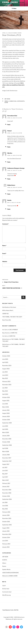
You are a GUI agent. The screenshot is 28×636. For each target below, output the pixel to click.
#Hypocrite (21, 101)
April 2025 (5, 362)
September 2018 (7, 445)
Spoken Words (6, 569)
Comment (5, 224)
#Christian (12, 101)
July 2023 (5, 372)
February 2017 (6, 483)
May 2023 (5, 378)
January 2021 (5, 410)
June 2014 (5, 540)
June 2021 (5, 404)
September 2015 (7, 525)
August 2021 (5, 400)
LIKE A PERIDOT (13, 329)
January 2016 (6, 515)
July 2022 (5, 388)
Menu (14, 8)
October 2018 (6, 442)
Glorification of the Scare (9, 307)
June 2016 (5, 505)
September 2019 (7, 423)
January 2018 (6, 454)
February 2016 (6, 512)
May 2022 (5, 391)
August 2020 (6, 413)
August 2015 (5, 528)
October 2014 (6, 537)
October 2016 (6, 496)
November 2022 (6, 384)
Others (4, 563)
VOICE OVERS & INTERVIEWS (10, 572)
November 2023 (6, 365)
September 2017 (7, 461)
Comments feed (6, 592)
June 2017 (5, 470)
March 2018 (5, 451)
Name (4, 245)
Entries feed (5, 588)
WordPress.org (6, 595)
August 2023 (6, 368)
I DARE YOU (5, 313)
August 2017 (5, 464)
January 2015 (6, 531)
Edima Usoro (10, 2)
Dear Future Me (6, 320)
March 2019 (5, 432)
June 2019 (5, 426)
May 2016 (5, 509)
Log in (4, 585)
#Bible (7, 101)
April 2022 (5, 394)
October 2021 (6, 397)
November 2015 (6, 518)
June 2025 (5, 359)
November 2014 (6, 534)
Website (4, 261)
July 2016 (4, 502)
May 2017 (5, 474)
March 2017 (5, 480)
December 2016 (6, 489)
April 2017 (5, 477)
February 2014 (6, 544)
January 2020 (6, 416)
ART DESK (7, 98)
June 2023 (5, 375)
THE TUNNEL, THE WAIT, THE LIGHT (12, 317)
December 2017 (6, 458)
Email (4, 253)
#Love (6, 102)
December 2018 (6, 439)
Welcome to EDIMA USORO (9, 576)
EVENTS (4, 560)
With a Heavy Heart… (8, 310)
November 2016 (6, 493)
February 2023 (6, 381)
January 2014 (6, 547)
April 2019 (5, 429)
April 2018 (5, 448)
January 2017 (5, 486)
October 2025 (6, 356)
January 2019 (6, 435)
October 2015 (6, 521)
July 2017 (4, 467)
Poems (4, 566)
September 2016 (7, 499)
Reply (8, 124)
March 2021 (5, 407)
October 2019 (6, 419)
